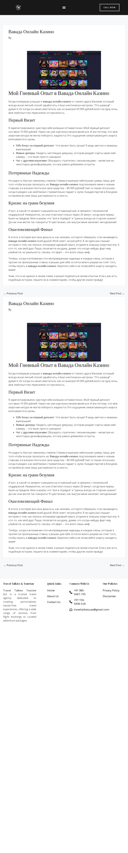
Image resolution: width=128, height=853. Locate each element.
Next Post (117, 293)
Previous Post (13, 293)
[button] (63, 7)
